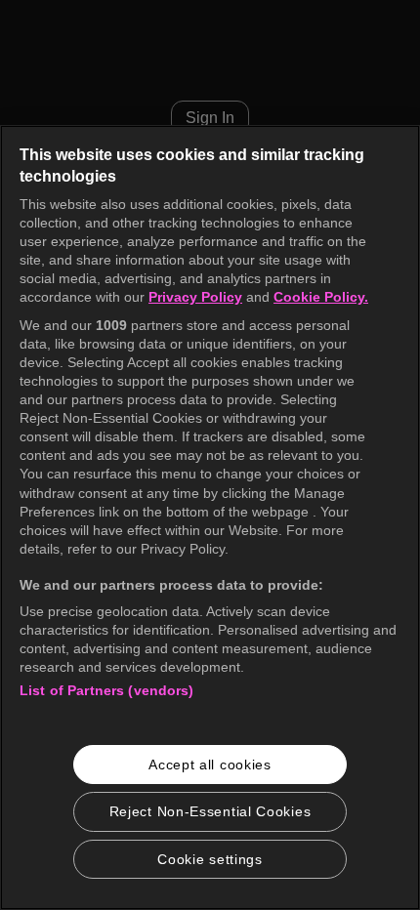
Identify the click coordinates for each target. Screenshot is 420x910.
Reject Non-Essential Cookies (210, 811)
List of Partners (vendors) (107, 690)
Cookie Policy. (320, 297)
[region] (210, 517)
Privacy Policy (195, 297)
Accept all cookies (210, 764)
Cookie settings (210, 859)
